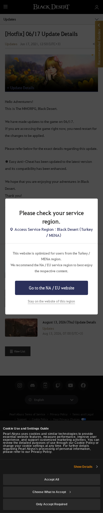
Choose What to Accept (49, 492)
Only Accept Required (51, 504)
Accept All (51, 479)
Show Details (83, 466)
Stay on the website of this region (51, 301)
